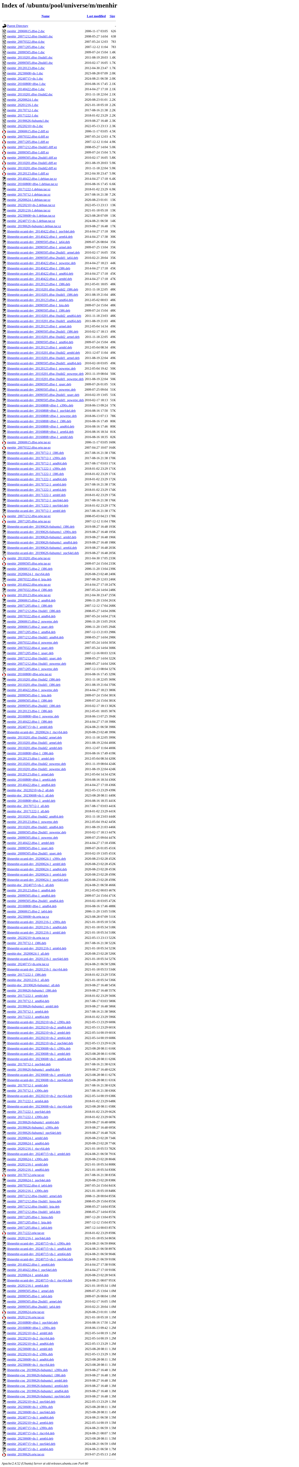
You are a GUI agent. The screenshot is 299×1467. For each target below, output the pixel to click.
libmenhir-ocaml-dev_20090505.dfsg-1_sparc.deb (39, 384)
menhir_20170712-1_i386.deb (26, 943)
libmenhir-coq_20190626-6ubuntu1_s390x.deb (37, 1370)
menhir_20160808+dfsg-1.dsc (26, 84)
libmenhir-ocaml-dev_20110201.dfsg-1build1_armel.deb (43, 358)
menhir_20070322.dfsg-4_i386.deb (29, 590)
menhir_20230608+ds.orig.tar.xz (28, 916)
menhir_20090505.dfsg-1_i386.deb (29, 700)
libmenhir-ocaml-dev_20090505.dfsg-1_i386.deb (38, 310)
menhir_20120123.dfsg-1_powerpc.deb (32, 822)
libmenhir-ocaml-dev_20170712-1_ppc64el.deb (37, 500)
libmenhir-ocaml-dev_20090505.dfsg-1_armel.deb (39, 247)
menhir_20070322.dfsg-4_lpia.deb (29, 579)
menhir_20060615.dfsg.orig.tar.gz (29, 442)
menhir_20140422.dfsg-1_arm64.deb (31, 1264)
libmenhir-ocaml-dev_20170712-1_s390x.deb (36, 458)
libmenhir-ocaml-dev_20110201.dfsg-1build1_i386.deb (42, 294)
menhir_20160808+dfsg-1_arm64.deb (31, 779)
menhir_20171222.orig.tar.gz (25, 1233)
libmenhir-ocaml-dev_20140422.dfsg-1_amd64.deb (40, 273)
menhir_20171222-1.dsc (22, 115)
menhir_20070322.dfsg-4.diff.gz (28, 136)
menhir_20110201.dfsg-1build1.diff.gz (32, 163)
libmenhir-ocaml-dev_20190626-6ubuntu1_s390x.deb (41, 532)
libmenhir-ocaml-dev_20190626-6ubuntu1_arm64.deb (42, 547)
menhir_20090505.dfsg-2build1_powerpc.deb (36, 832)
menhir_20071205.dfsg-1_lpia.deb (29, 1222)
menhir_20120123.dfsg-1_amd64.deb (31, 890)
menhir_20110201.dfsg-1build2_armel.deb (34, 737)
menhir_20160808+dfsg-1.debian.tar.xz (32, 184)
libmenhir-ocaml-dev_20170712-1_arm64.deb (36, 484)
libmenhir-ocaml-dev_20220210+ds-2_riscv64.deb (39, 1096)
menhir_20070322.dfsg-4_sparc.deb (30, 648)
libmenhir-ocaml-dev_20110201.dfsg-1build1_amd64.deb (44, 321)
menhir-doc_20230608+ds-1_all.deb (30, 795)
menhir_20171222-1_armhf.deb (27, 995)
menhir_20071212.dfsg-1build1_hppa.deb (34, 1201)
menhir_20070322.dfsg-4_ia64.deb (29, 1185)
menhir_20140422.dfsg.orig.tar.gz (29, 584)
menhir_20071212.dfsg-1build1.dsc (30, 36)
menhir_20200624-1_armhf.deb (27, 1138)
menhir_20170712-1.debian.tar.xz (28, 194)
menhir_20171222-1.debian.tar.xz (28, 189)
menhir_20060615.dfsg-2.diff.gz (28, 131)
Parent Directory (17, 26)
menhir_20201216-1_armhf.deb (27, 1164)
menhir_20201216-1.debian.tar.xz (28, 210)
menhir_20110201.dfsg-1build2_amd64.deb (35, 816)
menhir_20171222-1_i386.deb (26, 974)
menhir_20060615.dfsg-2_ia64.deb (29, 911)
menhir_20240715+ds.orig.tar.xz (28, 964)
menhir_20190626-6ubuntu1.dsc (28, 120)
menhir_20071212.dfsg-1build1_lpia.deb (33, 1206)
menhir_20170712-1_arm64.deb (28, 1011)
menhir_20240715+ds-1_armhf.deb (30, 727)
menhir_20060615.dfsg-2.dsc (26, 31)
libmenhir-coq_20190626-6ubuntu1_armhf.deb (37, 1380)
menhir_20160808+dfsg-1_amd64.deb (32, 906)
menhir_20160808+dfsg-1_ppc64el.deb (32, 1322)
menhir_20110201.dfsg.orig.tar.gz (28, 558)
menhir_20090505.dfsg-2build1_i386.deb (34, 706)
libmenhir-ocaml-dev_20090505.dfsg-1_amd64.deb (40, 342)
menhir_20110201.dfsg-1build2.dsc (30, 94)
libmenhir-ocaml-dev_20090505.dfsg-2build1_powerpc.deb (45, 400)
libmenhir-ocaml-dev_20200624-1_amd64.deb (37, 869)
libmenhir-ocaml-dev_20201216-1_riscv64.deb (37, 969)
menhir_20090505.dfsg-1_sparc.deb (30, 848)
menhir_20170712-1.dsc (22, 110)
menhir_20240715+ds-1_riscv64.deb (31, 1433)
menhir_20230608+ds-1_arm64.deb (30, 1438)
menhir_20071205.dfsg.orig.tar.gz (29, 521)
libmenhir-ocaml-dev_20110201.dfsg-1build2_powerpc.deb (45, 373)
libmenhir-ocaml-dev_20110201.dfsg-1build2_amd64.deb (44, 315)
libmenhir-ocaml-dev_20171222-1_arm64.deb (36, 489)
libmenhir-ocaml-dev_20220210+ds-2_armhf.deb (38, 1032)
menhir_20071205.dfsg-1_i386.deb (29, 605)
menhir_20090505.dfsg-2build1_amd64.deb (35, 901)
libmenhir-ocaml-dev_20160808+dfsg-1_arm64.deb (40, 431)
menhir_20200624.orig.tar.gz (25, 1312)
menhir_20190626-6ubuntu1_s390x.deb (33, 1127)
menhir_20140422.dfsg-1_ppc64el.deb (32, 1270)
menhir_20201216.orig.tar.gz (25, 1317)
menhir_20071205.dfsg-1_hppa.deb (30, 1217)
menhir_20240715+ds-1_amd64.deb (30, 1417)
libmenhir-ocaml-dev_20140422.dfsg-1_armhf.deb (39, 279)
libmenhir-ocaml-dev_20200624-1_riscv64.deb (37, 732)
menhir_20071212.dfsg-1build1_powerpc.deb (36, 663)
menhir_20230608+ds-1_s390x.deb (30, 1407)
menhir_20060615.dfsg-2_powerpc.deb (32, 621)
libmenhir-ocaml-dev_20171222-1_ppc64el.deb (37, 505)
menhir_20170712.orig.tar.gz (25, 1175)
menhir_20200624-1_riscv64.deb (28, 574)
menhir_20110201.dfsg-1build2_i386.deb (33, 679)
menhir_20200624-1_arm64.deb (28, 1275)
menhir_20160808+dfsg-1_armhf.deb (31, 800)
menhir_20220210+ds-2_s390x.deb (30, 1354)
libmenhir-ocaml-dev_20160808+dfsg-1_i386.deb (39, 421)
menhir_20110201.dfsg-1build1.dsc (30, 57)
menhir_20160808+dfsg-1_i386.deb (30, 753)
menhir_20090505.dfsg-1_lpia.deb (29, 695)
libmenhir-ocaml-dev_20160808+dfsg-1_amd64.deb (40, 426)
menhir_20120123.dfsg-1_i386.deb (29, 711)
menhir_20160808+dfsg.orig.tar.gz (29, 674)
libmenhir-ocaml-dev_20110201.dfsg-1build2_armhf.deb (43, 352)
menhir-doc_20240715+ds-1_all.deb (30, 885)
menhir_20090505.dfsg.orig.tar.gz (29, 563)
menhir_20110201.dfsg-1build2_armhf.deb (34, 748)
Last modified (96, 16)
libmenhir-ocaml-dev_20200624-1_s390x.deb (36, 858)
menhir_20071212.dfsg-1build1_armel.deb (34, 1196)
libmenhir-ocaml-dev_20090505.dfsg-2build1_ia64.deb (42, 258)
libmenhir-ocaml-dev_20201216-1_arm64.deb (36, 948)
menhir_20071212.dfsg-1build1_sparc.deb (34, 658)
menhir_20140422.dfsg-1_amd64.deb (31, 785)
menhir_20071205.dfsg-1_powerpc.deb (32, 669)
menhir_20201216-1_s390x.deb (27, 1190)
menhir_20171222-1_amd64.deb (28, 1017)
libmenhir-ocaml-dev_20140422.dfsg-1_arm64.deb (40, 236)
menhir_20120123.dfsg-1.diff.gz (28, 173)
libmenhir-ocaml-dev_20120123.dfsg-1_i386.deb (38, 284)
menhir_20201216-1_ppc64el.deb (29, 1238)
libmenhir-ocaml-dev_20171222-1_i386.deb (35, 474)
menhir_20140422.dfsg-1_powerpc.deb (32, 690)
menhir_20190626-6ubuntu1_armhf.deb (33, 1006)
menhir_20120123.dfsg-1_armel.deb (30, 774)
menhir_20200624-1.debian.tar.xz (28, 200)
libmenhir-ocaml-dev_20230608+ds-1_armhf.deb (38, 1053)
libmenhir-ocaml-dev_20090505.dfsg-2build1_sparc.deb (43, 395)
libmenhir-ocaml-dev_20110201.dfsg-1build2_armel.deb (43, 337)
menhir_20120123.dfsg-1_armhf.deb (30, 758)
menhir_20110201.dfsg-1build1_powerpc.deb (36, 769)
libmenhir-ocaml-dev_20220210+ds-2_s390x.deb (39, 1022)
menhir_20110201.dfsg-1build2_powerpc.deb (36, 764)
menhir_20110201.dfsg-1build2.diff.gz (32, 168)
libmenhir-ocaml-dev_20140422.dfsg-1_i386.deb (38, 268)
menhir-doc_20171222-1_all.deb (28, 811)
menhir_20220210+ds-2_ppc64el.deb (31, 1401)
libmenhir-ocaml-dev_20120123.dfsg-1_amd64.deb (40, 300)
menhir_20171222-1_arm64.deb (28, 1101)
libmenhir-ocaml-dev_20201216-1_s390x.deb (36, 922)
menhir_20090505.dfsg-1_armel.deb (30, 1291)
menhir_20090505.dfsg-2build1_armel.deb (34, 1301)
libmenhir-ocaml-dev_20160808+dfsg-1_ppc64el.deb (41, 410)
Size (112, 16)
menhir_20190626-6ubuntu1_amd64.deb (33, 1069)
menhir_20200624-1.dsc (22, 99)
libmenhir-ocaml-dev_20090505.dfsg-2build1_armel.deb (43, 252)
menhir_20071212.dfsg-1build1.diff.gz (32, 147)
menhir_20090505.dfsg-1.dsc (26, 52)
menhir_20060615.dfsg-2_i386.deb (29, 568)
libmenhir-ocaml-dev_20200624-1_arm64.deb (36, 874)
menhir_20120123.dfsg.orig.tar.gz (29, 595)
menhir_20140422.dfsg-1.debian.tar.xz (32, 178)
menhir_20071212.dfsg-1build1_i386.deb (34, 611)
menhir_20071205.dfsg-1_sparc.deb (30, 653)
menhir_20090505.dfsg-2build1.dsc (30, 62)
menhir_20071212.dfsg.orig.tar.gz (29, 516)
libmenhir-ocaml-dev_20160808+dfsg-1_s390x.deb (40, 405)
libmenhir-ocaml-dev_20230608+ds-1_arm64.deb (39, 1075)
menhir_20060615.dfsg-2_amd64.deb (31, 600)
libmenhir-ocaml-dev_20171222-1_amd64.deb (37, 479)
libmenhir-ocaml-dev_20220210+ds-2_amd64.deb (39, 1027)
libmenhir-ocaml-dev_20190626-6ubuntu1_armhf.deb (41, 537)
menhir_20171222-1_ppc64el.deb (29, 1111)
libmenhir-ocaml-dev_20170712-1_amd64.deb (37, 463)
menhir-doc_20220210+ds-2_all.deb (30, 790)
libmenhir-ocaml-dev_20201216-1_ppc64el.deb (37, 959)
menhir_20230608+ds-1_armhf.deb (30, 1349)
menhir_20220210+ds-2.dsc (25, 126)
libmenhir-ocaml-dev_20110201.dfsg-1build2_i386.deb (42, 289)
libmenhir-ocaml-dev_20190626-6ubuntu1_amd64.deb (42, 542)
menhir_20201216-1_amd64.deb (28, 1169)
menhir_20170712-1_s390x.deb (27, 1090)
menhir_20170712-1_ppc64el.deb (29, 1064)
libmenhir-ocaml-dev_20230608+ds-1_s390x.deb (39, 1048)
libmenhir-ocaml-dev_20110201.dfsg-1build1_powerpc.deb (45, 379)
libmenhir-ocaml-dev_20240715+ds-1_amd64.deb (39, 1248)
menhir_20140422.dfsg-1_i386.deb (29, 721)
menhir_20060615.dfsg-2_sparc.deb (30, 626)
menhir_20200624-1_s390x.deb (27, 1159)
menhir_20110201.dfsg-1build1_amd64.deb (35, 827)
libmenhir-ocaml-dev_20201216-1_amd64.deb (37, 927)
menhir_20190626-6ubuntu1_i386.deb (32, 990)
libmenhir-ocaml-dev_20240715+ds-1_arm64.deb (39, 1254)
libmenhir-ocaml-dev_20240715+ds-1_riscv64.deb (39, 1280)
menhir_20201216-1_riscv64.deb (28, 1148)
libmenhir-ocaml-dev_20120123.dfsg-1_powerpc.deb (41, 368)
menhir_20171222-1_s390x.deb (27, 1117)
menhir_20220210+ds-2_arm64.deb (30, 1422)
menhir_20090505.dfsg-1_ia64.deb (29, 1296)
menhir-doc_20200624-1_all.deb (28, 953)
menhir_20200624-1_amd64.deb (28, 1143)
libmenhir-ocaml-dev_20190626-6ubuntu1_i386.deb (40, 526)
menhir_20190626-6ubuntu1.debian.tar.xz (34, 226)
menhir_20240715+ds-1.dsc (25, 78)
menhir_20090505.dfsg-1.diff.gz (28, 152)
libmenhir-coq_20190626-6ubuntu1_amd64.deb (38, 1391)
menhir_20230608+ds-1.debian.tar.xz (31, 215)
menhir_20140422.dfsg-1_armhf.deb (30, 843)
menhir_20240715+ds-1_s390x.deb (30, 1428)
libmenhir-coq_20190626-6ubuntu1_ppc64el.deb (38, 1396)
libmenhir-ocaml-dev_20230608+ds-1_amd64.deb (39, 1059)
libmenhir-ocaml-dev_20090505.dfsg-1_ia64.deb (38, 242)
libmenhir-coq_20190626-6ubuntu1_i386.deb (36, 1375)
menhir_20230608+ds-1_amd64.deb (30, 1359)
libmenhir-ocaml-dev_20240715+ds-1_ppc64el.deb (40, 1259)
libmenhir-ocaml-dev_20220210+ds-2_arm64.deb (39, 1038)
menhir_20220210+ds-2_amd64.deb (30, 1343)
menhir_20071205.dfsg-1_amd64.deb (31, 632)
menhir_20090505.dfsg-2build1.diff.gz (32, 157)
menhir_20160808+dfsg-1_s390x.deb (31, 1328)
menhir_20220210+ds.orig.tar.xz (28, 937)
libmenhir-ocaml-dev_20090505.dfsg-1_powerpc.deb (41, 389)
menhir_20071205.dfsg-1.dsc (26, 47)
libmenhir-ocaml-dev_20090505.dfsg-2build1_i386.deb (42, 331)
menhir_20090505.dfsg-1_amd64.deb (31, 895)
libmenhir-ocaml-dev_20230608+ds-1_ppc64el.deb (40, 1080)
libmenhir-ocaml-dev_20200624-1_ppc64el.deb (37, 879)
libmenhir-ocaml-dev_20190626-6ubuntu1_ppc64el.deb (43, 553)
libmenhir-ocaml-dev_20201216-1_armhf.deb (36, 932)
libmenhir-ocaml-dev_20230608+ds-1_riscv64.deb (39, 1106)
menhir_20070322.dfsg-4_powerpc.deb (32, 642)
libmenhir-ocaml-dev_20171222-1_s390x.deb (36, 468)
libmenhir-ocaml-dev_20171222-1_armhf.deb (36, 495)
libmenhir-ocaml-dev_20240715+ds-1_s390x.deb (39, 1243)
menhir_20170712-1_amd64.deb (28, 1001)
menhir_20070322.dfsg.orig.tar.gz (29, 447)
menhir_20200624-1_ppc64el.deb (29, 1180)
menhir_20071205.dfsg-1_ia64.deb (29, 1227)
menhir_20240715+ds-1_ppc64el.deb (31, 1444)
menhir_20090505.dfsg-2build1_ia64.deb (33, 1306)
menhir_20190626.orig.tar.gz (25, 1454)
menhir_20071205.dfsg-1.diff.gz (28, 142)
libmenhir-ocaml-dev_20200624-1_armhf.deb (36, 864)
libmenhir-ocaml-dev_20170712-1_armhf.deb (36, 511)
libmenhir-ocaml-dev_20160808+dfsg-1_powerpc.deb (42, 416)
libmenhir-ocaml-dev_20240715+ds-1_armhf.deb (38, 1154)
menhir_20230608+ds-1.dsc (25, 73)
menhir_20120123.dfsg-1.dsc (26, 68)
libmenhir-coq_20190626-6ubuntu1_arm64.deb (37, 1386)
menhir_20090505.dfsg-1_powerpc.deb (32, 837)
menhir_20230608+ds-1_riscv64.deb (31, 1364)
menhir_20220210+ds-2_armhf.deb (30, 1333)
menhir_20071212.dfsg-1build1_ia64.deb (33, 1212)
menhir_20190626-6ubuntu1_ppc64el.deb (34, 1133)
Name (45, 16)
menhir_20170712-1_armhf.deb (27, 1085)
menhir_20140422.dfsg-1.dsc (26, 89)
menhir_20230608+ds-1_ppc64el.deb (31, 1412)
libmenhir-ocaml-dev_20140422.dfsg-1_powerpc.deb (41, 263)
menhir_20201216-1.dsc (22, 105)
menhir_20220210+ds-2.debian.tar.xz (31, 205)
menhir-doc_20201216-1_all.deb (28, 980)
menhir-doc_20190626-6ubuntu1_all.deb (33, 985)
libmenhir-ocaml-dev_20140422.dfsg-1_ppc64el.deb (41, 231)
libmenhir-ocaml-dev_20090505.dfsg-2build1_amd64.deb (44, 363)
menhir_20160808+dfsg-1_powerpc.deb (33, 716)
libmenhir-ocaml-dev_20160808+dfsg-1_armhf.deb (40, 437)
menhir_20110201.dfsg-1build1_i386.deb (33, 684)
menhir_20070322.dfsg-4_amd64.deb (31, 616)
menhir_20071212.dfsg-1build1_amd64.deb (35, 637)
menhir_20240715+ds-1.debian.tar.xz (31, 221)
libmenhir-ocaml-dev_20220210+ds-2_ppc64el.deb (40, 1043)
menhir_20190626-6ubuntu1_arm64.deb (33, 1122)
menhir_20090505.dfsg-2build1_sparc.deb (34, 853)
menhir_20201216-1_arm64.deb (28, 1285)
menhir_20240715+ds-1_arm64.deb (30, 1449)
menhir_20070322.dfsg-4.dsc (26, 41)
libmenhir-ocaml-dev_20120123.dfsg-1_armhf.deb (39, 347)
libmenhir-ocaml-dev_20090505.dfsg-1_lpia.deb (38, 305)
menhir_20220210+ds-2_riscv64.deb (31, 1338)
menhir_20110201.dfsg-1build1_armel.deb (34, 742)
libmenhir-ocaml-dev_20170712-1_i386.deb (35, 453)
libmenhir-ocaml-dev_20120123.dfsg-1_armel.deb (39, 326)
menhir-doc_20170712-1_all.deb (28, 806)
